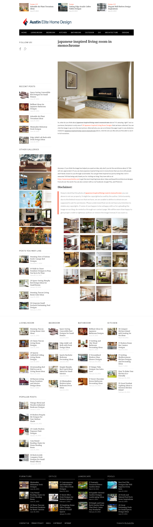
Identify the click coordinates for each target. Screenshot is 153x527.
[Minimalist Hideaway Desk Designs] (24, 129)
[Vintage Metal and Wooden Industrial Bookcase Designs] (24, 405)
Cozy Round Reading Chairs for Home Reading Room (37, 444)
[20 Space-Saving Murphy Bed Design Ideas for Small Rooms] (24, 283)
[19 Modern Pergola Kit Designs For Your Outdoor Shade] (24, 417)
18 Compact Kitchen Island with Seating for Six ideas (124, 332)
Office (53, 476)
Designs (32, 4)
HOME (24, 32)
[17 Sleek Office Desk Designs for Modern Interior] (53, 497)
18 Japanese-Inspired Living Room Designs (97, 125)
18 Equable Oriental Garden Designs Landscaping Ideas (96, 495)
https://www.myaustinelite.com (68, 179)
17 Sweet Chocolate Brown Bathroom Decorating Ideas (96, 381)
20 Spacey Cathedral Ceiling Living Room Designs (37, 356)
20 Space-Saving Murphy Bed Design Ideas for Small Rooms (40, 283)
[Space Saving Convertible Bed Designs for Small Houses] (24, 95)
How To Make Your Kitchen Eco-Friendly (125, 373)
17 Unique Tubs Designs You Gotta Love (96, 369)
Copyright (57, 523)
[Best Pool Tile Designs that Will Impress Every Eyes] (112, 485)
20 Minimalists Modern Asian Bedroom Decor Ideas (66, 384)
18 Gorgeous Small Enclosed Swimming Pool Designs (40, 305)
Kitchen (63, 32)
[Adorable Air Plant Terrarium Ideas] (24, 7)
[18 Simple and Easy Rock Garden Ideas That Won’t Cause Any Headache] (82, 505)
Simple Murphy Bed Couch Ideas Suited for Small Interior (66, 370)
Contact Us (24, 523)
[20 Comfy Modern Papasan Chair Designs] (24, 431)
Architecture (111, 32)
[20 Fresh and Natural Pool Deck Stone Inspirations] (112, 497)
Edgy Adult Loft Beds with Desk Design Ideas (40, 138)
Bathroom (76, 32)
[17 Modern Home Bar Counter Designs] (112, 345)
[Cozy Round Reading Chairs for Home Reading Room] (24, 443)
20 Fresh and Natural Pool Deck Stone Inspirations (125, 497)
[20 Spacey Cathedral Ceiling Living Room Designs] (24, 355)
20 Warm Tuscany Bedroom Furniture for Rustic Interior (37, 507)
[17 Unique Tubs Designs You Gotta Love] (82, 369)
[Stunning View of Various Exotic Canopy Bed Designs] (24, 259)
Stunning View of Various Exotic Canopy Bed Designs (40, 259)
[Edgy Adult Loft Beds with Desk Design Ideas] (24, 140)
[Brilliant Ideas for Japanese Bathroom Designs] (24, 107)
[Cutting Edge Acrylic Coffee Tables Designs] (63, 7)
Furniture (25, 476)
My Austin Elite (129, 523)
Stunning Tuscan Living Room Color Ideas (39, 294)
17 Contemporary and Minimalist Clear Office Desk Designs (66, 485)
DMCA (48, 523)
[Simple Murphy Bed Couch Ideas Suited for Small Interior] (53, 369)
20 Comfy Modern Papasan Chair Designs (37, 431)
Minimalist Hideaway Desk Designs (38, 128)
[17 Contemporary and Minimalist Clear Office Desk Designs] (53, 485)
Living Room (26, 323)
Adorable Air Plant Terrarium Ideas (37, 117)
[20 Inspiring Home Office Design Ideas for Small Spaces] (53, 507)
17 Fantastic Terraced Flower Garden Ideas (95, 484)
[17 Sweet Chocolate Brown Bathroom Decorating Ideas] (82, 381)
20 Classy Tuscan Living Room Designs (37, 343)
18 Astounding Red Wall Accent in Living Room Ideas (37, 369)
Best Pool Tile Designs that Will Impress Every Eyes (125, 485)
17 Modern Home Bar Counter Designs (125, 345)
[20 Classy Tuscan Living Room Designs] (24, 343)
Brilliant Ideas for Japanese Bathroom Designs (38, 106)
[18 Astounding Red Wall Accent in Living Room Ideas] (24, 369)
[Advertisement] (95, 53)
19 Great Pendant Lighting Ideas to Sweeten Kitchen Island (125, 386)
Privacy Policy (37, 523)
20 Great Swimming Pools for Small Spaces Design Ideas (125, 508)
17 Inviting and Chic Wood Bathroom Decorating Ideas (96, 344)
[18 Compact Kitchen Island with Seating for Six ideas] (112, 331)
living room (36, 32)
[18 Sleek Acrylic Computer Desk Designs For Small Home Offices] (24, 457)
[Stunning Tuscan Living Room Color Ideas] (24, 295)
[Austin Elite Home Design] (46, 21)
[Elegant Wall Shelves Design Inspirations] (101, 7)
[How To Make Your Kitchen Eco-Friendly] (112, 374)
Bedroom (50, 32)
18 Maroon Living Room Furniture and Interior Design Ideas (37, 382)
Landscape (84, 476)
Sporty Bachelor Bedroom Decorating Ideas (66, 357)
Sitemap (68, 523)
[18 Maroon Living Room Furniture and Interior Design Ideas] (24, 381)
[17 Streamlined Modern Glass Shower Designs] (82, 357)
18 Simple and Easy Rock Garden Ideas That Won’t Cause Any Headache (96, 506)
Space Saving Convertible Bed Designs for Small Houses (40, 94)
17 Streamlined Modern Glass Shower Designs (95, 357)
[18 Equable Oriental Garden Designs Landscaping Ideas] (82, 495)
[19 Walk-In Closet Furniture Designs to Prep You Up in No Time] (24, 271)
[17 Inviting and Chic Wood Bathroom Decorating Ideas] (82, 343)
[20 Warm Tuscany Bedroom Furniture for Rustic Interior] (24, 507)
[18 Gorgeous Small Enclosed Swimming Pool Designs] (24, 305)
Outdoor (89, 32)
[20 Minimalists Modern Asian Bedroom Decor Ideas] (53, 383)
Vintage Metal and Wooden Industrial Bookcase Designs (37, 405)
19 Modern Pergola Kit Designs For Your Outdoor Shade (37, 418)
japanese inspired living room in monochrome (103, 193)
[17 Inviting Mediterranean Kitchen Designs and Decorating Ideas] (112, 357)
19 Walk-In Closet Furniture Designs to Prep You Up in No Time (40, 271)
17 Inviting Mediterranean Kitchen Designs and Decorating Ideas (124, 359)
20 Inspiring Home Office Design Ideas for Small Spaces (67, 508)
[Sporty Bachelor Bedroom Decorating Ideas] (53, 357)
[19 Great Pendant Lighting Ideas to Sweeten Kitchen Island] (112, 386)
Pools (111, 476)
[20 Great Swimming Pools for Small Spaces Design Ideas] (112, 507)
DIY (37, 4)
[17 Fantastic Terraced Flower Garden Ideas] (82, 485)
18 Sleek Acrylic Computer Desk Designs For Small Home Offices (37, 458)
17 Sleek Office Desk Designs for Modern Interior (66, 497)
